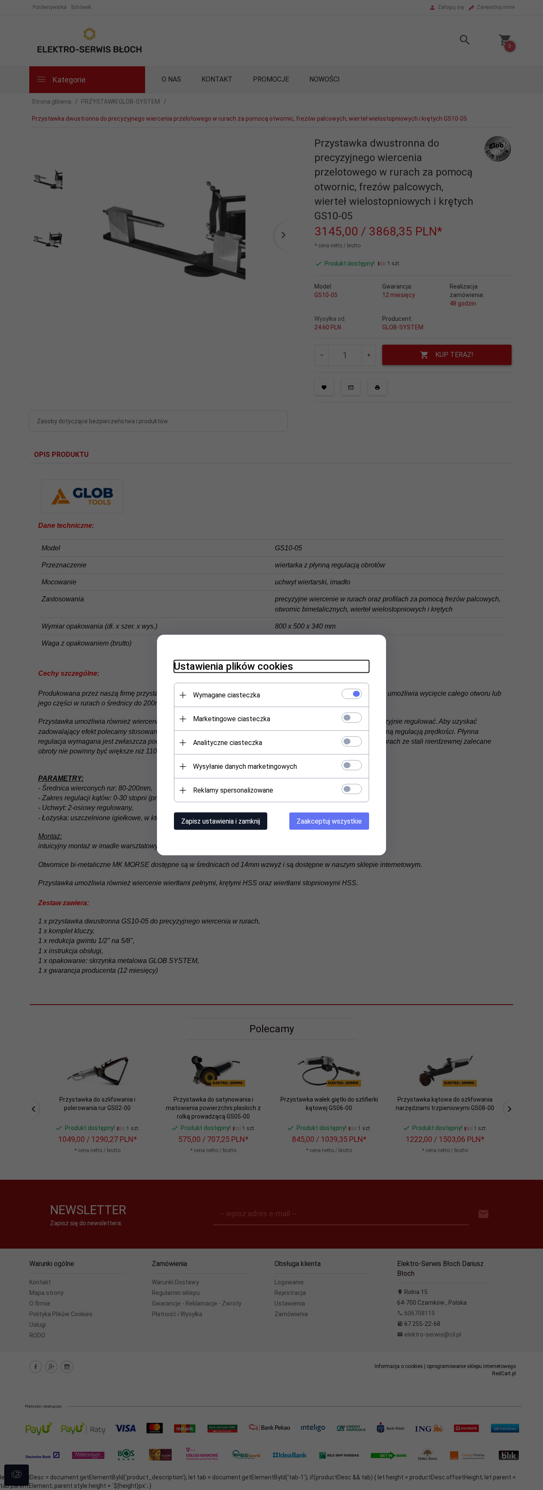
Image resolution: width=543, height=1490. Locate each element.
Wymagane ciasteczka (226, 695)
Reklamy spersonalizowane (233, 790)
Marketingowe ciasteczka (231, 719)
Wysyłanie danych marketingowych (245, 766)
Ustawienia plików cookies (233, 666)
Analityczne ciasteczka (227, 743)
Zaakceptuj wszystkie (329, 821)
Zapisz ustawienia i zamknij (220, 821)
